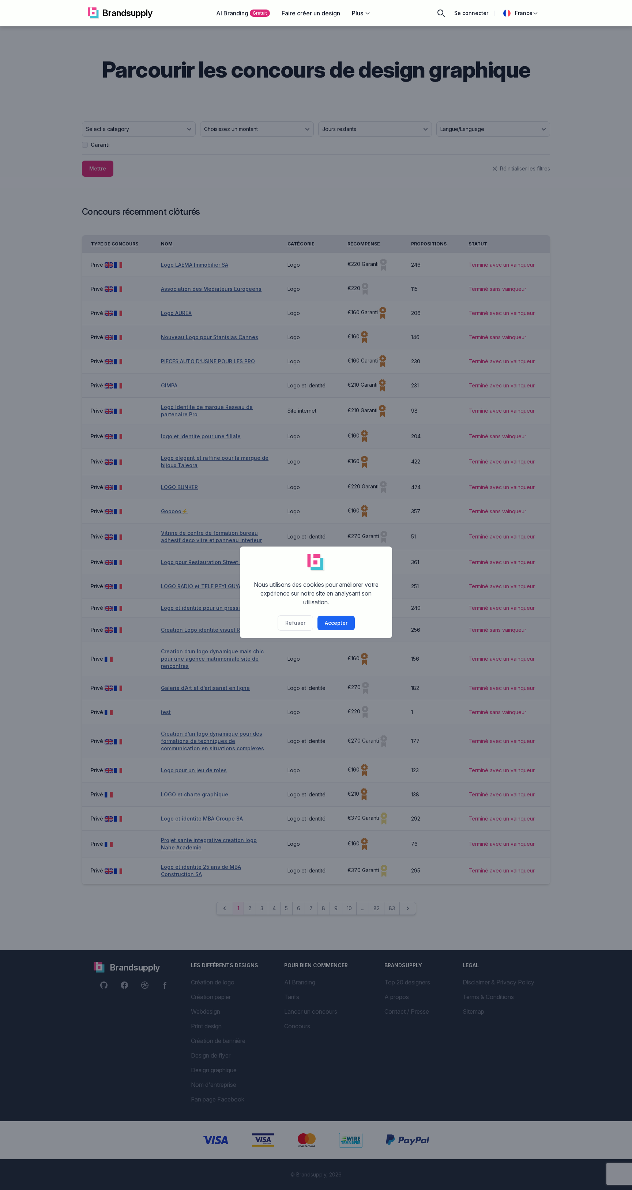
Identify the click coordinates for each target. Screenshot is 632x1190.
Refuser (295, 623)
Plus (357, 13)
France (524, 13)
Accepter (336, 623)
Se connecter (471, 13)
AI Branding (241, 13)
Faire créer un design (311, 13)
